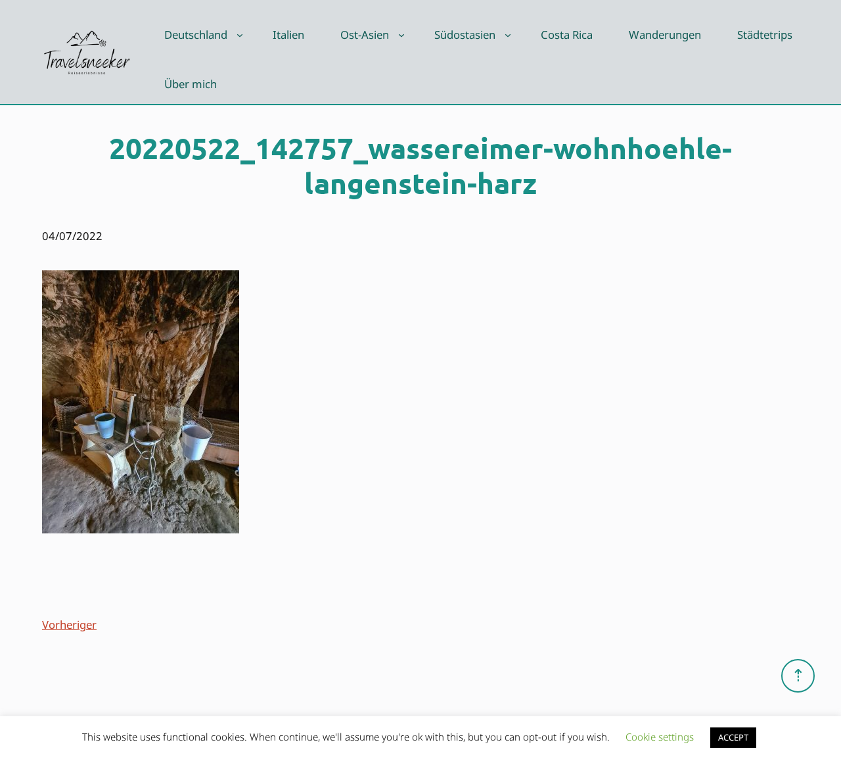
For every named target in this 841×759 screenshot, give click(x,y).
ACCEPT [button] (733, 737)
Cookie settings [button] (659, 736)
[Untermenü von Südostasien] (508, 35)
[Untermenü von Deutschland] (240, 35)
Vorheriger (69, 624)
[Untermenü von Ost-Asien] (401, 35)
